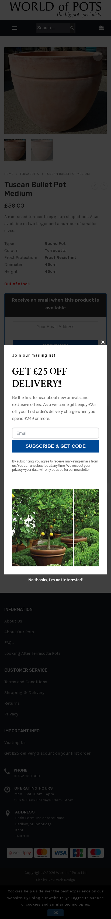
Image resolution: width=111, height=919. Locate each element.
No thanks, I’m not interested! (55, 579)
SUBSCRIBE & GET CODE (56, 446)
